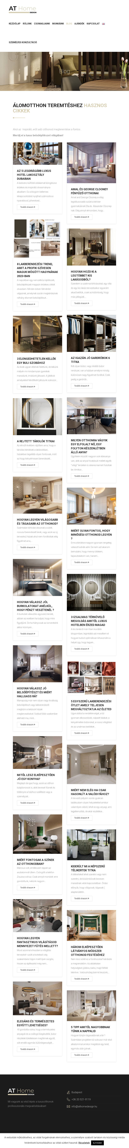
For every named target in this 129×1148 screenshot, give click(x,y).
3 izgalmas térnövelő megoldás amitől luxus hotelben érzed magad (89, 621)
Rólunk (27, 23)
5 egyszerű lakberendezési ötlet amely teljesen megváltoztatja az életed (91, 705)
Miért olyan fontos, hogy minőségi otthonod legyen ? (91, 534)
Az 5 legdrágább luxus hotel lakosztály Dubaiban (34, 174)
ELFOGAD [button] (97, 1143)
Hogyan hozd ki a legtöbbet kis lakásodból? (84, 275)
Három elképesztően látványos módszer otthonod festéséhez (88, 950)
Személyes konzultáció (23, 42)
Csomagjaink (42, 23)
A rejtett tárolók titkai (36, 441)
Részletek (84, 1142)
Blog (69, 23)
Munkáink (58, 23)
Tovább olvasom (27, 207)
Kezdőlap (14, 23)
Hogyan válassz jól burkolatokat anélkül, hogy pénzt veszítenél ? (35, 606)
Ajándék (79, 23)
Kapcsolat (93, 23)
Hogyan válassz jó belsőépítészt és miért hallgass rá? (34, 692)
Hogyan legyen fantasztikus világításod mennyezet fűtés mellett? (37, 942)
